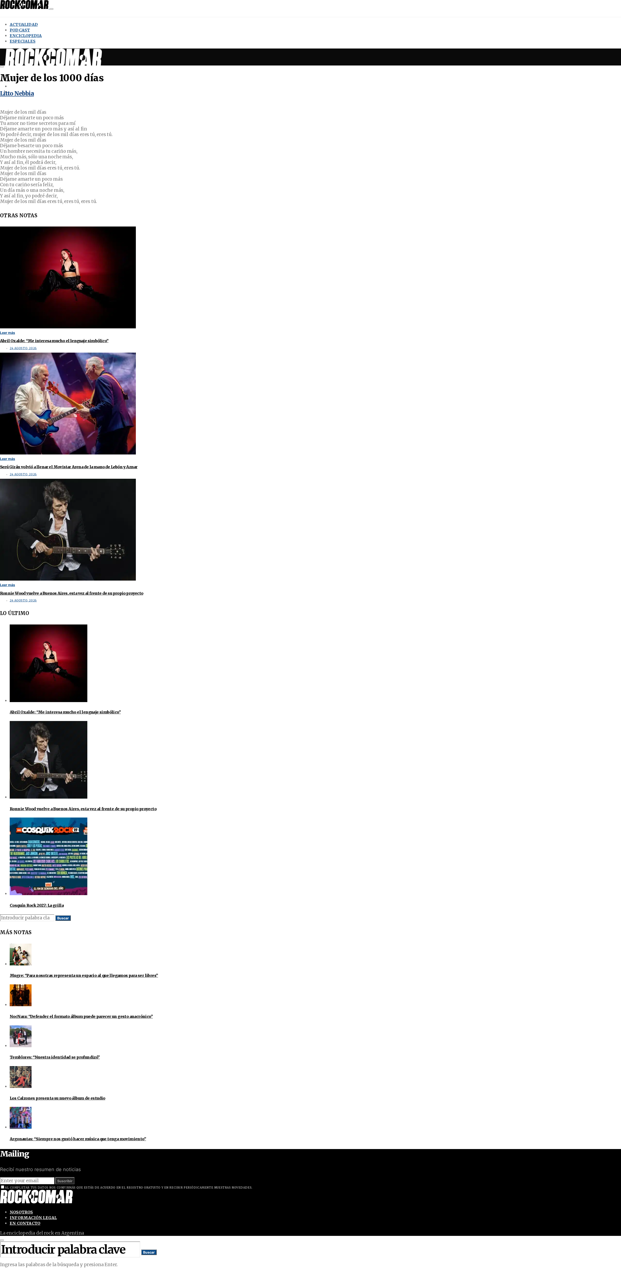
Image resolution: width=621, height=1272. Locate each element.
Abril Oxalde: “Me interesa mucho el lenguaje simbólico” (54, 340)
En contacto (25, 1223)
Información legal (33, 1217)
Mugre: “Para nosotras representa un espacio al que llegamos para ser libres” (84, 975)
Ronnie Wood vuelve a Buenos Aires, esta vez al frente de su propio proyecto (71, 593)
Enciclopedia (26, 35)
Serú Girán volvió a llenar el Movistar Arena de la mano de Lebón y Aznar (68, 466)
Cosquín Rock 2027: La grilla (37, 905)
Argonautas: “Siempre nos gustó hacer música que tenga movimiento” (78, 1138)
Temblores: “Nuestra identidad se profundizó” (55, 1057)
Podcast (20, 30)
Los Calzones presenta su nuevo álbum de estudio (57, 1098)
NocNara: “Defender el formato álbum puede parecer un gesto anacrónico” (81, 1016)
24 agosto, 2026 (23, 348)
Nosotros (21, 1212)
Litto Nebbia (17, 93)
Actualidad (24, 24)
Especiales (22, 41)
